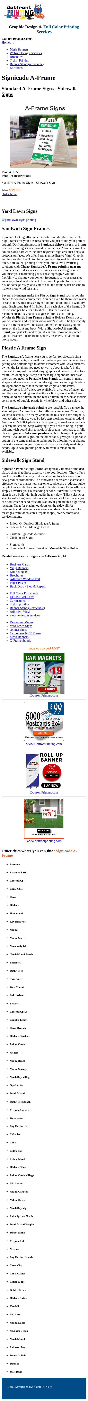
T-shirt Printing (19, 60)
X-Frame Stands (20, 640)
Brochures (16, 56)
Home (6, 42)
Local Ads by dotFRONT (44, 648)
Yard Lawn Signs (21, 626)
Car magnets (18, 600)
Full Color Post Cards (24, 593)
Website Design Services (26, 53)
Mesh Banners (19, 49)
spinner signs (18, 629)
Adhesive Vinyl (20, 611)
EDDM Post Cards (22, 597)
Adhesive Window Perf (25, 579)
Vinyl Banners (19, 568)
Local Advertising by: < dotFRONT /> (30, 1386)
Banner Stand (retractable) (27, 64)
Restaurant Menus (21, 622)
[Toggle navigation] (12, 43)
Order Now (9, 194)
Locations (16, 67)
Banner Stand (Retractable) (27, 608)
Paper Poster (18, 582)
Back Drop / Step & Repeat (27, 586)
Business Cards (20, 564)
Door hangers (18, 571)
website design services (25, 615)
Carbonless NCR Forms (25, 633)
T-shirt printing (19, 604)
